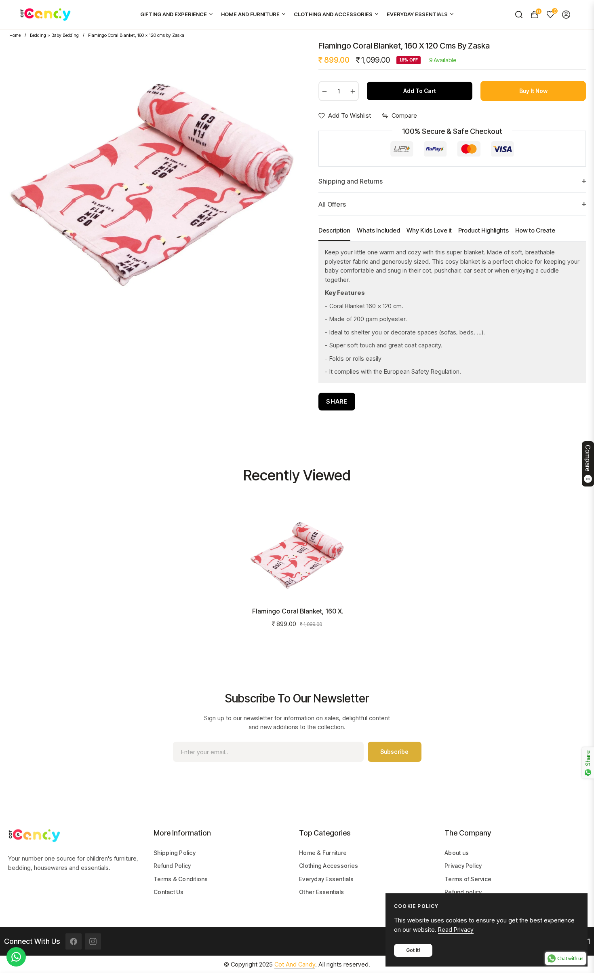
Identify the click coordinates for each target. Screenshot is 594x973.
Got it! (413, 950)
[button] (519, 14)
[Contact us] (16, 957)
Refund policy (463, 891)
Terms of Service (467, 879)
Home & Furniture (323, 852)
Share (337, 401)
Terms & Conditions (181, 879)
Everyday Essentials (326, 879)
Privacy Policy (463, 865)
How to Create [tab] (535, 230)
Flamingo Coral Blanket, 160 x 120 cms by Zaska (297, 611)
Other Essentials (321, 891)
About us (456, 852)
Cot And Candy (294, 964)
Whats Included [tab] (378, 230)
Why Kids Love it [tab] (429, 230)
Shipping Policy (175, 852)
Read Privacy (456, 929)
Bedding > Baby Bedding (54, 35)
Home (15, 35)
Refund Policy (172, 865)
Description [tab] (334, 230)
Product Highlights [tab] (483, 230)
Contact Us (169, 891)
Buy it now (533, 90)
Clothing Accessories (328, 865)
